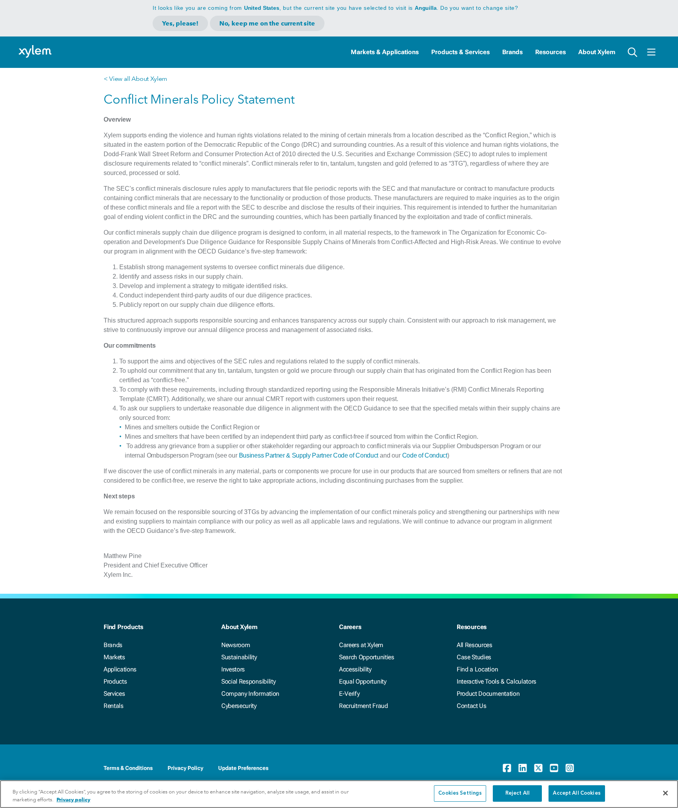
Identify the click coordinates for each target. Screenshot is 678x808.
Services (114, 693)
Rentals (114, 706)
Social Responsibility (248, 681)
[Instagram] (569, 768)
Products (115, 681)
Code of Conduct (424, 455)
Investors (233, 669)
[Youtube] (554, 768)
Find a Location (477, 669)
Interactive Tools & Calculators (496, 681)
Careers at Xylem (361, 645)
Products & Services (460, 52)
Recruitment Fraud (363, 706)
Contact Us (472, 706)
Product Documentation (488, 693)
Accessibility (355, 669)
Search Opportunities (366, 657)
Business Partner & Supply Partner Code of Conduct (308, 455)
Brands (512, 52)
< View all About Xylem (135, 78)
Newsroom (235, 645)
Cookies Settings (460, 793)
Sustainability (239, 657)
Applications (120, 669)
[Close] (665, 793)
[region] (339, 794)
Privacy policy (73, 799)
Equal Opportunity (362, 681)
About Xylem (596, 52)
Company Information (250, 693)
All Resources (474, 645)
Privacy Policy (185, 768)
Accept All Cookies (576, 793)
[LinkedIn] (522, 768)
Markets (114, 657)
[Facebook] (507, 768)
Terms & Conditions (128, 768)
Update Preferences (243, 768)
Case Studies (474, 657)
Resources (550, 52)
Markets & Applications (385, 52)
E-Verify (349, 693)
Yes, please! (180, 23)
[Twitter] (538, 768)
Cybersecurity (239, 706)
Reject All (517, 793)
